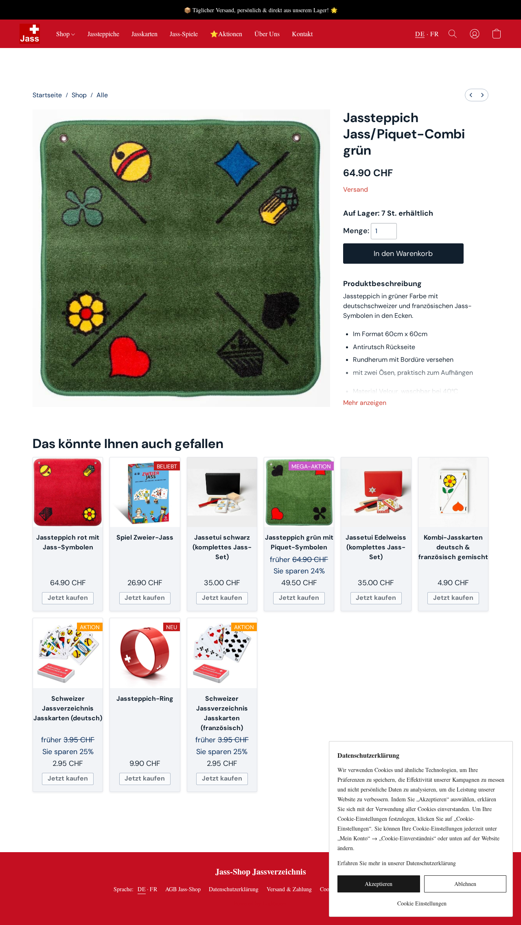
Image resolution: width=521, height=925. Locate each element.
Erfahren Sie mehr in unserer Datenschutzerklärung (396, 863)
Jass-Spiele (184, 33)
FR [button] (434, 33)
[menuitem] (471, 95)
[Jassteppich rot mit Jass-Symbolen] (68, 492)
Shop (63, 33)
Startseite (47, 95)
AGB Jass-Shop (183, 889)
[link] (421, 900)
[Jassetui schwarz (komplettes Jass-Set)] (222, 492)
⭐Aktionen (226, 33)
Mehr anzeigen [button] (364, 402)
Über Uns (267, 33)
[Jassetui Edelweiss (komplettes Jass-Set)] (376, 492)
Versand (355, 189)
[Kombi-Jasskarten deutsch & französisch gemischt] (453, 492)
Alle (102, 95)
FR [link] (153, 889)
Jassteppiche (103, 33)
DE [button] (420, 33)
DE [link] (142, 889)
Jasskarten (144, 33)
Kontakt (302, 33)
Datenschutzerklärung (233, 889)
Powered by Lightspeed (261, 903)
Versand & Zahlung (289, 889)
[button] (30, 34)
